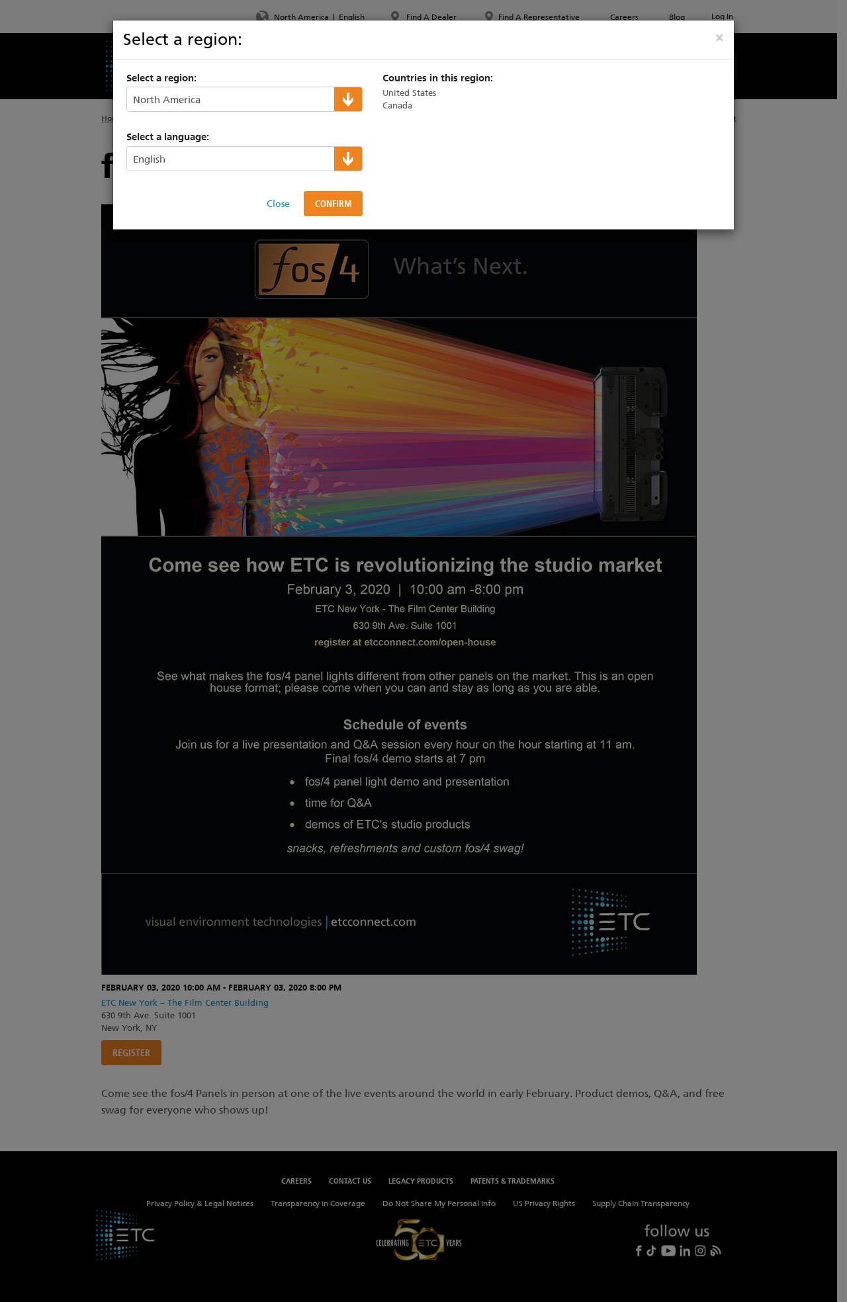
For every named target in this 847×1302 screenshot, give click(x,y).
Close (278, 204)
